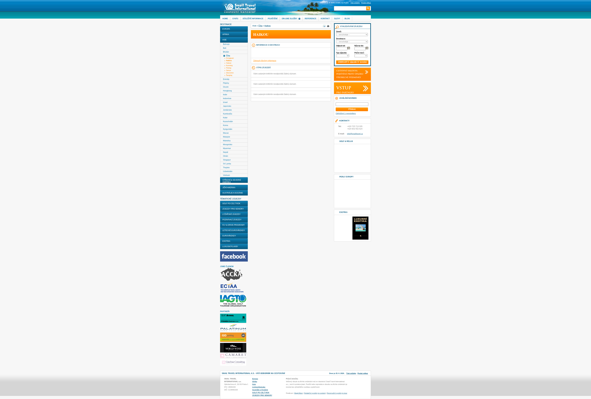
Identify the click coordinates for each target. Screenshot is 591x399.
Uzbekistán (227, 171)
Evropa (226, 29)
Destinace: (341, 39)
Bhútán (226, 52)
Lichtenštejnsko (258, 387)
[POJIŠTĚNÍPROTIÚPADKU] (349, 74)
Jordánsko (227, 110)
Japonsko (227, 106)
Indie (225, 95)
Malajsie (226, 137)
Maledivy (227, 141)
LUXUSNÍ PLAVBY (230, 246)
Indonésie (227, 98)
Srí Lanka (227, 164)
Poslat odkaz (363, 373)
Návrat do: (359, 46)
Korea (225, 125)
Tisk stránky (355, 3)
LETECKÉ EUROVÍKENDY (233, 230)
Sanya (228, 70)
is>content (322, 393)
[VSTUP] (343, 88)
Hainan (228, 63)
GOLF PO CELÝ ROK (231, 203)
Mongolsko (227, 144)
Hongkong (227, 91)
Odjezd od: (340, 46)
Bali (224, 48)
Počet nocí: (359, 53)
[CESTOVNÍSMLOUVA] (346, 70)
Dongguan (230, 58)
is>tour (344, 393)
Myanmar (227, 148)
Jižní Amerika (228, 187)
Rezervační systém (334, 393)
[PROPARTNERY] (344, 92)
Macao (226, 133)
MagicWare (298, 393)
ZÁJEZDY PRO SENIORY (233, 209)
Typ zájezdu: (341, 53)
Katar (225, 118)
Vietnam (226, 175)
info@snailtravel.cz (355, 134)
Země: (339, 32)
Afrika (225, 34)
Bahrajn (226, 44)
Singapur (227, 160)
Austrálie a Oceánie (232, 193)
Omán (225, 156)
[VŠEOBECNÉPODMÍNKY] (348, 77)
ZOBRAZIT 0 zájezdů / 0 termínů (352, 62)
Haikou (267, 26)
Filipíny (226, 83)
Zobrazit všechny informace (264, 61)
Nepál (225, 152)
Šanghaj (229, 75)
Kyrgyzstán (227, 129)
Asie (224, 40)
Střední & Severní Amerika (231, 181)
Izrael (225, 102)
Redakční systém (310, 393)
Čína (260, 26)
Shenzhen (230, 73)
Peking (228, 68)
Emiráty (226, 79)
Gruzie (226, 87)
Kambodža (227, 114)
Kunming (229, 65)
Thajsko (226, 167)
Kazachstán (228, 121)
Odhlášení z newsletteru (346, 113)
